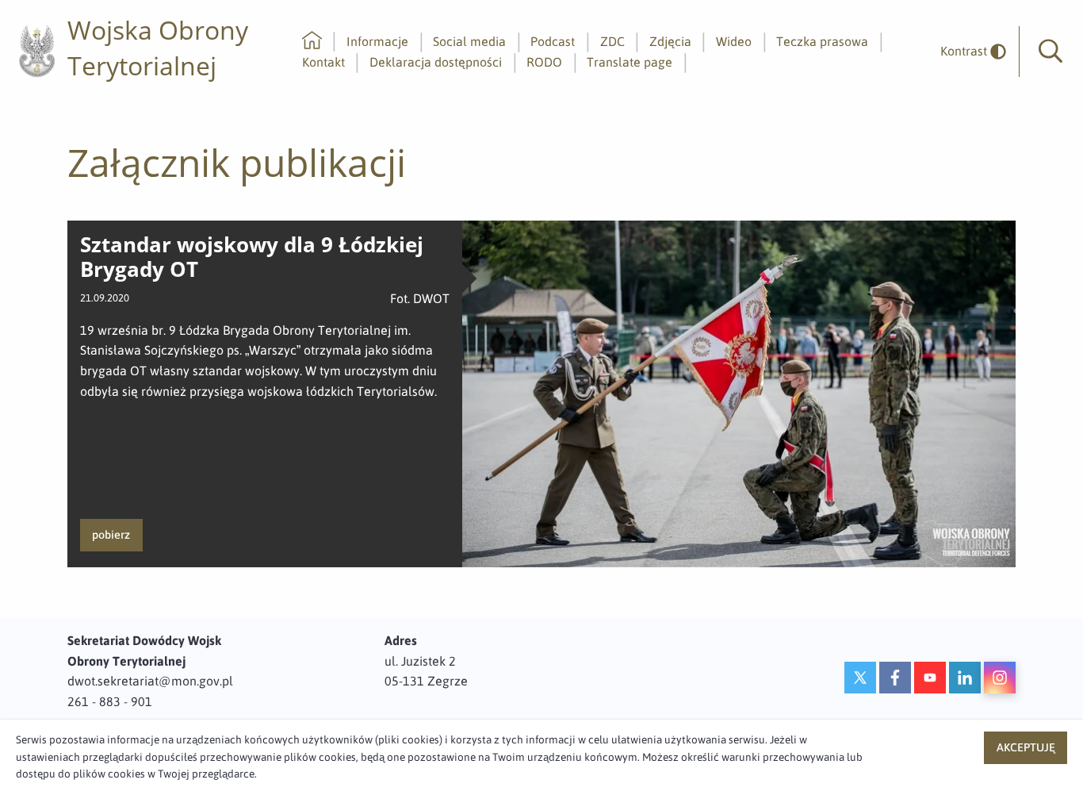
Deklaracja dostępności (435, 62)
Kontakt (323, 62)
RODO (544, 62)
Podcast (552, 41)
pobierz (111, 534)
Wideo (734, 41)
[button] (1050, 51)
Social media (469, 41)
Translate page (629, 62)
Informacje (377, 41)
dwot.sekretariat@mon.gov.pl (150, 681)
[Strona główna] (312, 41)
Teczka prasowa (822, 41)
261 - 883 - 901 (109, 701)
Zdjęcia (670, 41)
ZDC (612, 41)
